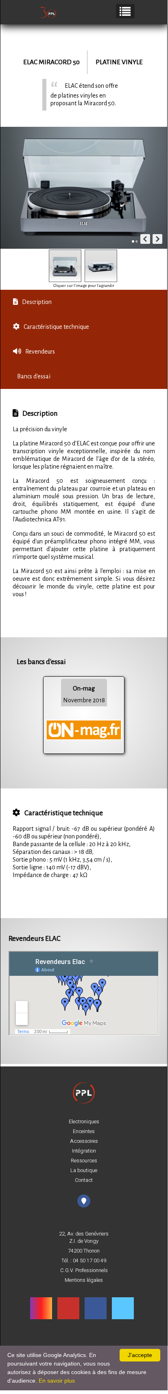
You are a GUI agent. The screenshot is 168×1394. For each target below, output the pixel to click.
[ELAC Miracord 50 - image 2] (101, 266)
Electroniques (84, 1121)
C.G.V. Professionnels (84, 1270)
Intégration (84, 1151)
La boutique (83, 1170)
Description (37, 302)
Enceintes (84, 1131)
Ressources (84, 1160)
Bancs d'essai (33, 376)
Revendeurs (40, 351)
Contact (84, 1180)
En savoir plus (57, 1380)
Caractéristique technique (56, 327)
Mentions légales (84, 1280)
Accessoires (84, 1141)
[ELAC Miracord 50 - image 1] (65, 266)
